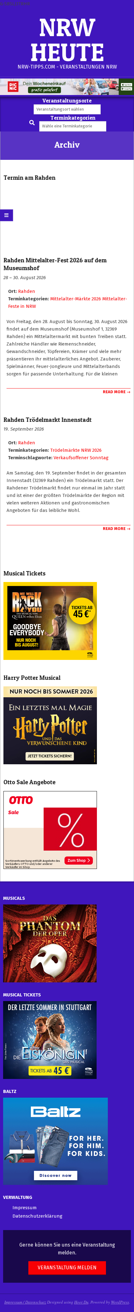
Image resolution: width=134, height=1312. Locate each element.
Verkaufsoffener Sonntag (81, 457)
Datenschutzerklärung (37, 1216)
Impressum (24, 1207)
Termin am (29, 177)
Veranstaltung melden (67, 1268)
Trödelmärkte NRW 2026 (76, 450)
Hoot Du (81, 1302)
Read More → (117, 391)
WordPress (120, 1302)
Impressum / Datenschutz (25, 1302)
